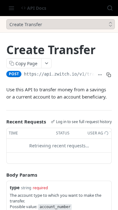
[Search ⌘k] (110, 8)
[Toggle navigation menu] (11, 8)
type (15, 187)
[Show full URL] (100, 74)
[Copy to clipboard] (108, 74)
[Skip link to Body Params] (2, 175)
